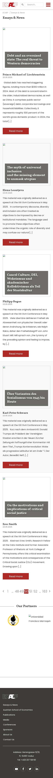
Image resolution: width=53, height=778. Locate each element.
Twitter (30, 769)
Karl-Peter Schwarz (15, 413)
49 (21, 591)
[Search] (22, 5)
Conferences (9, 724)
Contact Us (8, 739)
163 (44, 591)
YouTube (16, 769)
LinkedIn (36, 769)
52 (35, 591)
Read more (16, 131)
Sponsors (7, 729)
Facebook (23, 769)
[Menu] (48, 4)
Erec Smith (10, 524)
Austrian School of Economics (18, 710)
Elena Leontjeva (13, 190)
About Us (7, 734)
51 (30, 591)
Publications (9, 714)
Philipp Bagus (12, 301)
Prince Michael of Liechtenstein (24, 75)
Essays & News (10, 705)
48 (17, 591)
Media (6, 719)
